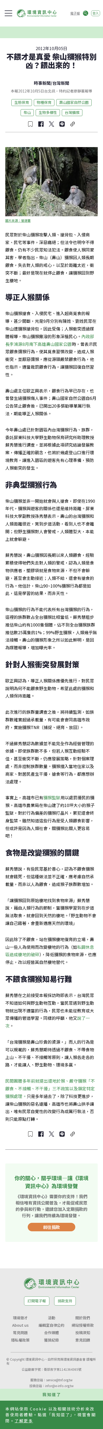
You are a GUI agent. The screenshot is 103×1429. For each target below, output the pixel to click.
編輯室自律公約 (51, 1325)
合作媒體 (51, 1332)
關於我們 (82, 1317)
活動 (51, 1317)
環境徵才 (20, 1317)
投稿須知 (82, 1332)
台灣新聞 (60, 83)
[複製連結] (72, 124)
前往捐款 (51, 1227)
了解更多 (24, 1420)
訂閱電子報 (36, 1300)
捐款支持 (65, 1300)
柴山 (27, 112)
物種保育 (44, 102)
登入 (95, 13)
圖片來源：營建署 (18, 220)
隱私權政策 (20, 1340)
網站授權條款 (83, 1325)
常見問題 (20, 1332)
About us (20, 1325)
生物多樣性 (48, 112)
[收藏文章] (30, 124)
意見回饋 (82, 1340)
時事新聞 (42, 83)
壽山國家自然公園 (74, 102)
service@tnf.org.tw (59, 1380)
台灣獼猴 (72, 112)
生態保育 (21, 102)
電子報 (75, 13)
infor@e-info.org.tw (59, 1385)
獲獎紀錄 (51, 1340)
